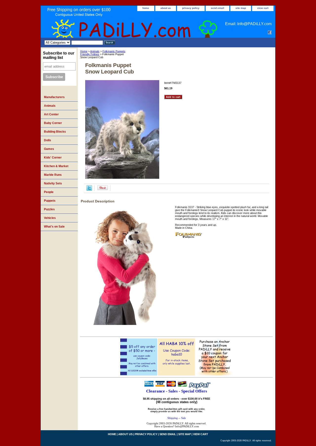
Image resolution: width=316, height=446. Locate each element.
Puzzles (49, 209)
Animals (94, 51)
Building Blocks (55, 131)
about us (165, 8)
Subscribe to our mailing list (58, 55)
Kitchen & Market (56, 166)
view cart (262, 8)
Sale (183, 417)
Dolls (47, 140)
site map (241, 8)
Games (49, 149)
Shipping (172, 417)
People (49, 192)
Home (83, 51)
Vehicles (50, 218)
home (145, 8)
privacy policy (190, 8)
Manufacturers (54, 97)
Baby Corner (53, 123)
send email (217, 8)
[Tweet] (89, 189)
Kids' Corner (53, 157)
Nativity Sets (53, 183)
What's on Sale (54, 226)
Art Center (51, 114)
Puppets (50, 200)
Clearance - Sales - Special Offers (176, 391)
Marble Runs (53, 175)
